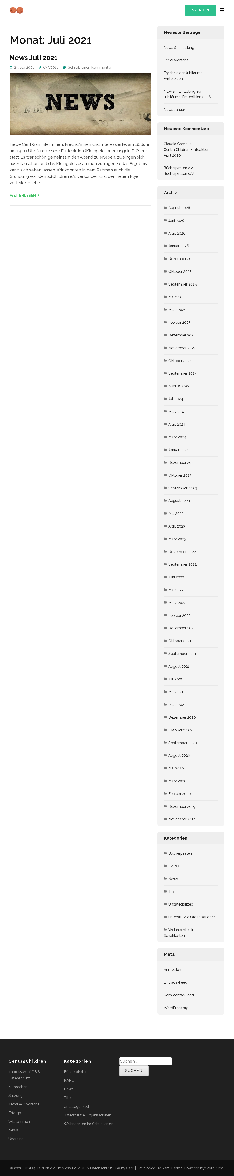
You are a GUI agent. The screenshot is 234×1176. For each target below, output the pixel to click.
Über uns (15, 1139)
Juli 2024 (175, 399)
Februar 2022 (179, 615)
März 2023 (177, 539)
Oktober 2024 (180, 361)
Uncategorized (180, 904)
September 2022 (182, 564)
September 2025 (182, 284)
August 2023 (179, 501)
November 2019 (182, 819)
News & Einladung (179, 47)
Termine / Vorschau (25, 1104)
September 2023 (182, 488)
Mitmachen (17, 1087)
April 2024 (177, 424)
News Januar (174, 110)
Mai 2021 (175, 692)
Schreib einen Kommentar (90, 67)
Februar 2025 (179, 322)
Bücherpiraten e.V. (179, 168)
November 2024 (182, 348)
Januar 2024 (178, 450)
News (173, 879)
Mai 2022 (176, 590)
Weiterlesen (23, 195)
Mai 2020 (176, 768)
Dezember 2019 (181, 806)
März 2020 (177, 781)
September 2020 (182, 743)
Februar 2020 (179, 794)
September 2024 (182, 373)
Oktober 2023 (180, 475)
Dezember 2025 (182, 259)
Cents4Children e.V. (39, 1168)
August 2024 (179, 386)
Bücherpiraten (180, 853)
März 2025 (177, 309)
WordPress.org (176, 1008)
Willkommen (19, 1121)
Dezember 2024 (182, 335)
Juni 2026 (176, 220)
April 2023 (176, 526)
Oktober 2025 (180, 271)
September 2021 (182, 653)
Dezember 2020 (182, 717)
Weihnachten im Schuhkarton (180, 933)
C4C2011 (50, 67)
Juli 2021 (175, 679)
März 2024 (177, 437)
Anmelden (172, 969)
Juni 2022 (176, 577)
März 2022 (177, 603)
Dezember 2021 (181, 628)
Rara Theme (172, 1168)
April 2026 (177, 233)
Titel (172, 892)
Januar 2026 (178, 246)
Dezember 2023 (182, 462)
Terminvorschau (177, 60)
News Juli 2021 (34, 58)
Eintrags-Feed (175, 982)
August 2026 (179, 208)
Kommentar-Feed (179, 995)
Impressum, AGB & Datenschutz (84, 1168)
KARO (173, 866)
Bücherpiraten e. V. (179, 173)
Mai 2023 (176, 513)
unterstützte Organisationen (192, 917)
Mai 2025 (176, 297)
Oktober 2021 (179, 641)
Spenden (200, 10)
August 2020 (179, 755)
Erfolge (14, 1113)
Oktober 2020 (180, 730)
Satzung (15, 1095)
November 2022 (182, 552)
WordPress (214, 1168)
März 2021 (177, 704)
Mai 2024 (176, 412)
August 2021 (178, 666)
